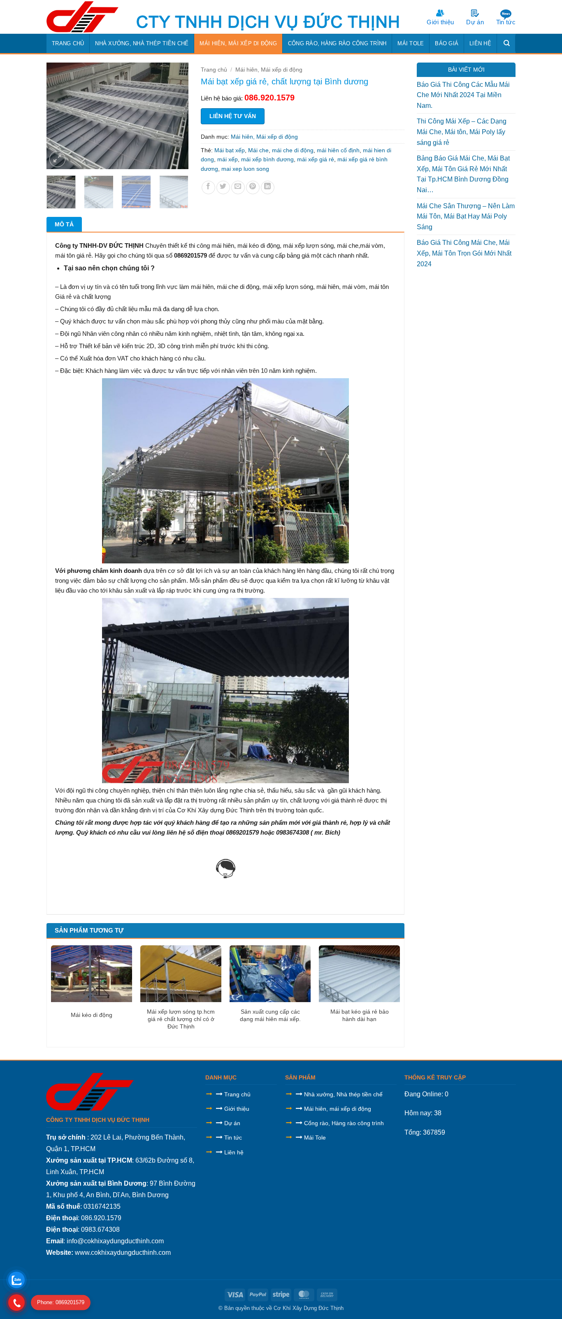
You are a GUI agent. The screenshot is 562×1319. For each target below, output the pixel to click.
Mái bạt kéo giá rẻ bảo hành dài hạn (359, 1015)
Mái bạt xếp (229, 150)
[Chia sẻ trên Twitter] (223, 187)
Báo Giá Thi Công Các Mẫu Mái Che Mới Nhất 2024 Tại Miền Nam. (463, 95)
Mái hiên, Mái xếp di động (238, 43)
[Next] (175, 116)
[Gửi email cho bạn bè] (238, 187)
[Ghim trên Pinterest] (253, 187)
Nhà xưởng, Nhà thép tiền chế (141, 43)
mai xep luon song (245, 168)
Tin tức (506, 22)
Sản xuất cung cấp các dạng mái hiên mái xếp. (270, 1015)
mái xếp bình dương (267, 159)
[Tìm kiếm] (507, 43)
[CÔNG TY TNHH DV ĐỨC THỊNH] (84, 17)
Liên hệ (480, 43)
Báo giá (446, 43)
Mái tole (410, 43)
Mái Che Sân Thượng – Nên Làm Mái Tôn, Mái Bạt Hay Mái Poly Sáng (466, 216)
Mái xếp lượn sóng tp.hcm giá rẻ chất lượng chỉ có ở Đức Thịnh (181, 1019)
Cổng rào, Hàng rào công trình (337, 43)
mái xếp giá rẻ (315, 159)
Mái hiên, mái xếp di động (337, 1108)
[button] (57, 159)
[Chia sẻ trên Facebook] (208, 187)
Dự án (475, 22)
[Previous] (59, 116)
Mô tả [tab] (64, 224)
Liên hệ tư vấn (232, 116)
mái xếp (227, 159)
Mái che (258, 150)
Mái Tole (315, 1137)
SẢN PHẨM (300, 1077)
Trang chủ (68, 43)
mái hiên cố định (338, 150)
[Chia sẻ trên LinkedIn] (267, 187)
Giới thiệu (440, 22)
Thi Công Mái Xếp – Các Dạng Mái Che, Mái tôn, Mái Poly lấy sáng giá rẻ (461, 132)
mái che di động (293, 150)
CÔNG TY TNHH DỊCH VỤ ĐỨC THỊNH (97, 1120)
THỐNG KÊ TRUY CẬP (435, 1077)
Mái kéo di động (91, 1015)
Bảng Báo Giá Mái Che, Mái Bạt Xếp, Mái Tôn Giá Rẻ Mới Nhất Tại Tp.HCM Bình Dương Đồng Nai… (463, 174)
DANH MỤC (221, 1077)
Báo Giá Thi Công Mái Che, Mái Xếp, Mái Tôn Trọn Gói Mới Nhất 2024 (464, 253)
